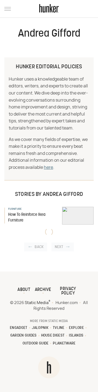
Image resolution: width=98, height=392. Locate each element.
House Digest (53, 336)
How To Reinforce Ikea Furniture (26, 218)
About (23, 290)
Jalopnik (40, 328)
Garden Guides (23, 336)
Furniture (15, 209)
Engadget (18, 328)
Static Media (36, 303)
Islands (76, 336)
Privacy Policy (68, 291)
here (48, 167)
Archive (43, 290)
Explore (76, 328)
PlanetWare (64, 343)
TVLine (59, 328)
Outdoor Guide (36, 343)
